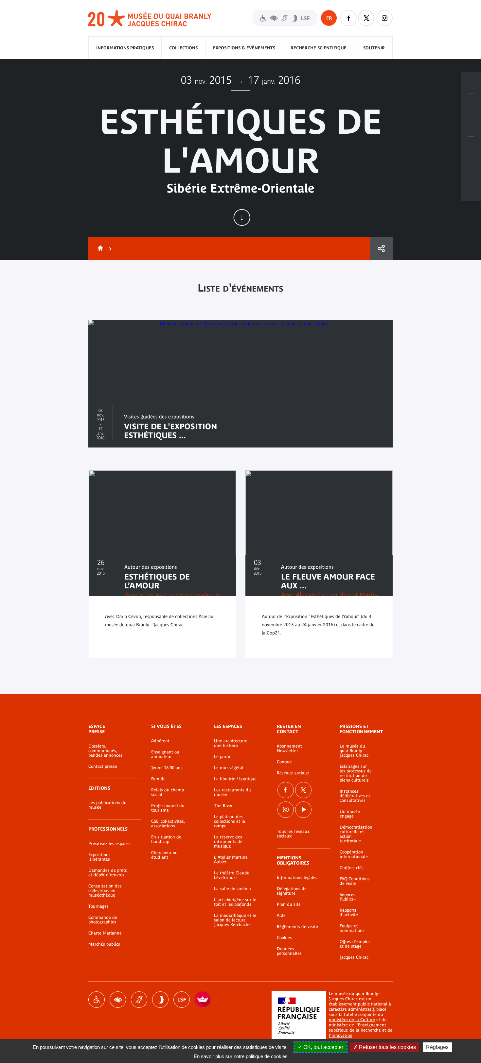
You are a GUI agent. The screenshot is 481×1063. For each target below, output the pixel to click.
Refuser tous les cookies (387, 1047)
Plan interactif (471, 169)
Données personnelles (289, 951)
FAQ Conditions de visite (355, 881)
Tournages (98, 906)
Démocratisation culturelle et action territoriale (356, 834)
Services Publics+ (348, 897)
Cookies (284, 938)
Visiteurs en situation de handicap (285, 18)
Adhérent (160, 741)
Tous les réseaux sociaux (293, 833)
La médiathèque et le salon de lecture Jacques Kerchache (235, 920)
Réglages (437, 1047)
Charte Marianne (105, 933)
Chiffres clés (352, 868)
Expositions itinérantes (99, 857)
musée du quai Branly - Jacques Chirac (150, 18)
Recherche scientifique (319, 47)
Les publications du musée (107, 805)
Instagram (384, 18)
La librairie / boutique (235, 779)
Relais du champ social (167, 792)
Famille (158, 779)
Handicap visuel (118, 999)
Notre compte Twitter (366, 18)
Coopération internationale (354, 854)
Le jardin (223, 756)
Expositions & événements (244, 47)
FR (329, 18)
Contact (284, 762)
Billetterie (471, 82)
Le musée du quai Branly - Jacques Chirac (354, 751)
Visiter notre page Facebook (348, 18)
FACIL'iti (203, 999)
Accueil (99, 248)
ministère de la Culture (352, 1019)
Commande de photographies (102, 919)
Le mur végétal (228, 768)
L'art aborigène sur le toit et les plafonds (235, 902)
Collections (183, 47)
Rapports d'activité (349, 912)
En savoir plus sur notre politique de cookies (241, 1056)
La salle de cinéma (232, 888)
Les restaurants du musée (232, 792)
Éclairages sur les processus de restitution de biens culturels (356, 773)
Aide (281, 915)
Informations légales (297, 877)
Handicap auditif (139, 999)
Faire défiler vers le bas (241, 217)
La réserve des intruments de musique (228, 842)
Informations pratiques (125, 47)
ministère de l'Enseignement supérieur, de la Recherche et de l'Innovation (360, 1030)
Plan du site (289, 904)
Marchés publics (104, 944)
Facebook (286, 790)
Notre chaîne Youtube (303, 810)
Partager (381, 248)
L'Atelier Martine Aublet (231, 859)
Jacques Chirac (354, 957)
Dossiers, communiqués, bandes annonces (105, 751)
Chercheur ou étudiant (164, 855)
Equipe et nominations (352, 928)
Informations (471, 104)
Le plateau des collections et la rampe (229, 821)
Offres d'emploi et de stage (355, 944)
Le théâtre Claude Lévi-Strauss (231, 875)
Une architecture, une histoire (231, 743)
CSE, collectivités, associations (168, 823)
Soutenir (374, 47)
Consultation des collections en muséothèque (105, 891)
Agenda (471, 126)
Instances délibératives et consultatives (355, 796)
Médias (471, 147)
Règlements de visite (297, 926)
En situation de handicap (166, 839)
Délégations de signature (292, 891)
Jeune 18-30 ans (167, 768)
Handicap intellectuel (160, 999)
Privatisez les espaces (109, 843)
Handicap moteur (96, 999)
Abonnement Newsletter (289, 748)
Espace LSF (181, 999)
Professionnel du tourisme (168, 808)
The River (223, 805)
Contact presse (102, 766)
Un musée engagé (350, 813)
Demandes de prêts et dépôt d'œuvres (107, 872)
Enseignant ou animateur (165, 754)
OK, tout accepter (322, 1047)
